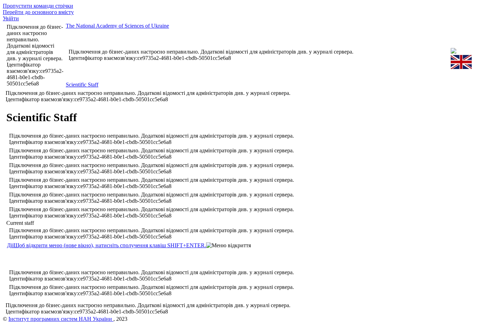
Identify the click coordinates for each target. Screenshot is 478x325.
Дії (106, 245)
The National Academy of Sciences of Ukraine (117, 26)
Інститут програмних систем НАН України (60, 319)
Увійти (11, 18)
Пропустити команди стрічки (38, 6)
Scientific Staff (82, 85)
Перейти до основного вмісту (38, 12)
